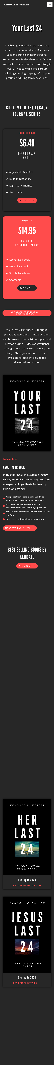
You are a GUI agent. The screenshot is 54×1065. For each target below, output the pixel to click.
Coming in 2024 (27, 977)
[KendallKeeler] (16, 4)
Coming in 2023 (27, 880)
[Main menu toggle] (50, 4)
